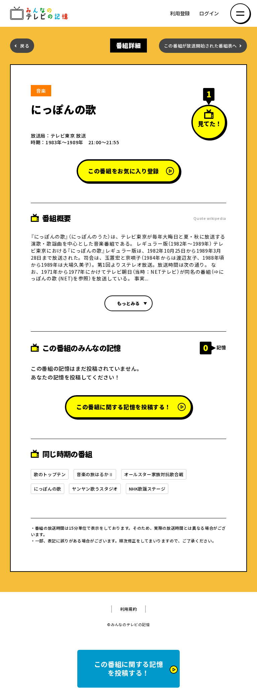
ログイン (209, 13)
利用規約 (128, 609)
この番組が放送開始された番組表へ (200, 45)
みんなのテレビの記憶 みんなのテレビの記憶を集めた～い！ (40, 13)
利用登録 (180, 13)
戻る (24, 45)
